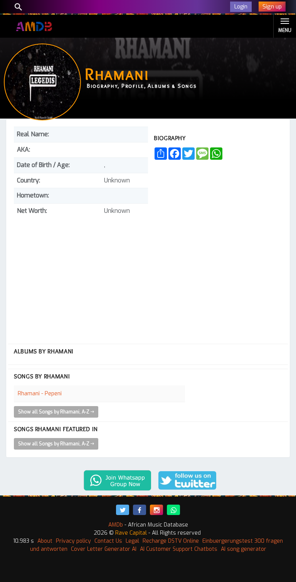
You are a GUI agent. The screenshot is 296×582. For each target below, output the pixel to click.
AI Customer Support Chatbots (178, 549)
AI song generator (243, 549)
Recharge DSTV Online (171, 541)
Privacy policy (73, 541)
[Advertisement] (81, 276)
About (44, 541)
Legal (132, 541)
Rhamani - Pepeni (40, 393)
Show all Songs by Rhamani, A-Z (54, 412)
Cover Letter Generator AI (103, 549)
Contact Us (108, 541)
